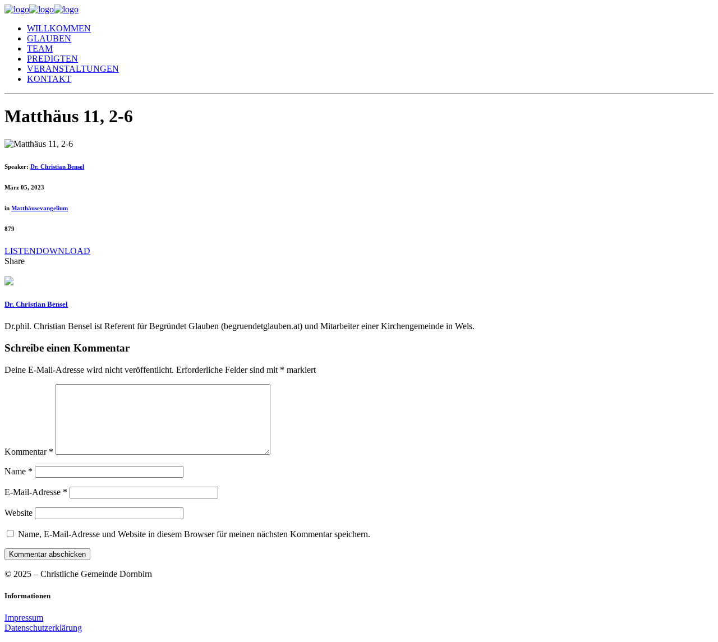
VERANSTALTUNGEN (73, 68)
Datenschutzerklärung (43, 627)
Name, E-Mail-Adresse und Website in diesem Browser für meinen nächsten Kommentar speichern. (194, 534)
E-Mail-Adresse (35, 492)
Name (18, 471)
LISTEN (20, 251)
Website (18, 513)
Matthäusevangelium (39, 208)
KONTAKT (49, 79)
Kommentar (28, 451)
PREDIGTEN (52, 58)
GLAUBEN (49, 38)
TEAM (40, 48)
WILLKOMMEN (59, 28)
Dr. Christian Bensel (57, 166)
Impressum (23, 617)
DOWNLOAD (63, 251)
